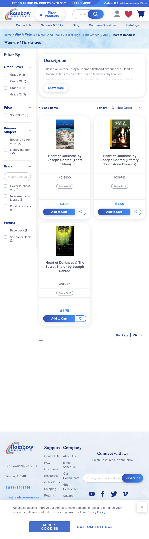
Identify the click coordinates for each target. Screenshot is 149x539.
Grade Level (13, 67)
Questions (51, 469)
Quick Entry (52, 482)
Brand (8, 166)
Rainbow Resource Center (19, 449)
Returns (49, 495)
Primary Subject (10, 130)
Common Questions (103, 25)
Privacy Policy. (96, 512)
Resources (51, 475)
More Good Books (50, 35)
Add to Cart (59, 212)
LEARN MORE (81, 3)
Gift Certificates (70, 486)
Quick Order (24, 34)
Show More (56, 88)
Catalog (68, 495)
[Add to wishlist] (81, 212)
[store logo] (17, 14)
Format (9, 223)
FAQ (47, 462)
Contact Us (23, 25)
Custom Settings (95, 526)
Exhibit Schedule (69, 464)
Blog (76, 25)
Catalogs (132, 25)
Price (8, 108)
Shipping (50, 489)
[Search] (96, 14)
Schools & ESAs (52, 25)
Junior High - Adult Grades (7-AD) (86, 35)
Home (8, 35)
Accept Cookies (49, 527)
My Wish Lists (128, 14)
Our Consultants (71, 475)
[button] (117, 13)
